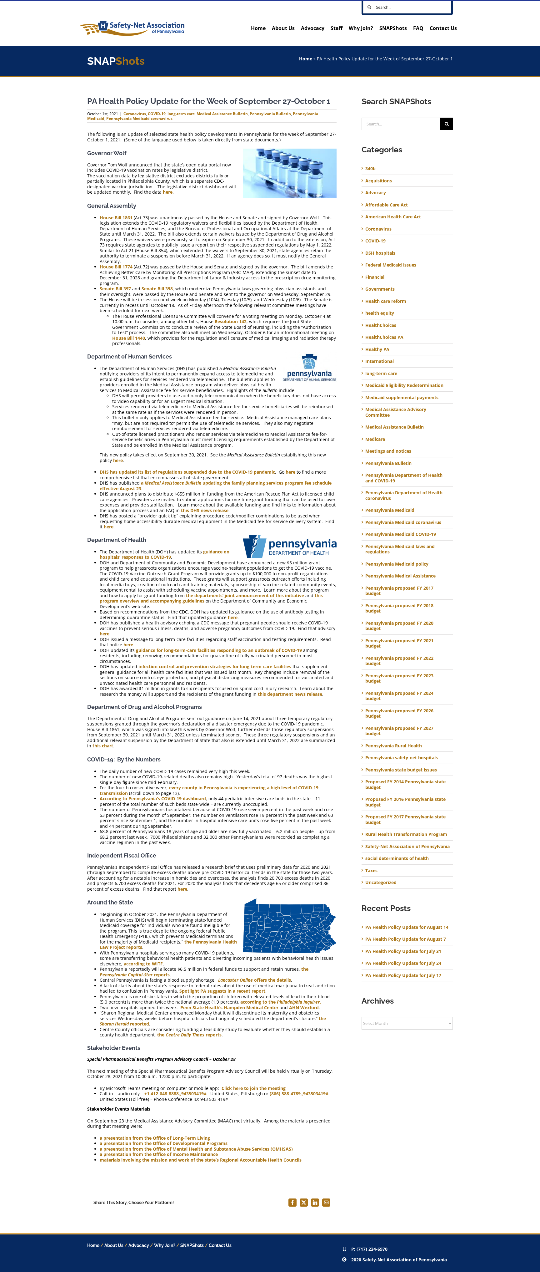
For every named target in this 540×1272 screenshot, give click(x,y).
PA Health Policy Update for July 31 (403, 951)
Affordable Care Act (386, 205)
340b (370, 168)
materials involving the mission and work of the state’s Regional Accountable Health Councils (201, 1160)
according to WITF (143, 964)
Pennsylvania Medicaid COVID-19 (400, 534)
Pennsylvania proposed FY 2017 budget (399, 590)
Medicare (375, 439)
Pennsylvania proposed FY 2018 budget (399, 608)
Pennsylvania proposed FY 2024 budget (399, 695)
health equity (379, 313)
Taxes (371, 870)
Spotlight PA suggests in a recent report (222, 991)
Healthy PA (377, 349)
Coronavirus (134, 113)
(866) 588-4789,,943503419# (299, 1093)
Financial (374, 277)
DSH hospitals (380, 253)
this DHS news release (204, 510)
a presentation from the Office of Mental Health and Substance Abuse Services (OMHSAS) (196, 1149)
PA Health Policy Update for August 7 (405, 939)
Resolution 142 (231, 321)
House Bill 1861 (116, 218)
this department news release (290, 694)
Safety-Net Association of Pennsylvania (407, 846)
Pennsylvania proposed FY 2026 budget (399, 713)
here (167, 192)
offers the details (254, 980)
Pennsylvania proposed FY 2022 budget (399, 660)
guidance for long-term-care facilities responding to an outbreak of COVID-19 (219, 650)
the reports (189, 1035)
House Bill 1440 (128, 338)
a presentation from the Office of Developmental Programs (164, 1143)
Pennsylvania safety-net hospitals (401, 758)
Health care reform (385, 301)
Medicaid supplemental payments (401, 397)
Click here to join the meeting (254, 1088)
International (379, 361)
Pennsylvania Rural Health (393, 746)
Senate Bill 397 (115, 289)
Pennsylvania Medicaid (389, 510)
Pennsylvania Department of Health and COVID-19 (403, 477)
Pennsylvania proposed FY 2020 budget (399, 625)
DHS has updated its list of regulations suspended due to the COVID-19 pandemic (187, 472)
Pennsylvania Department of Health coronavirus (403, 495)
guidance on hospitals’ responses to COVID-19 (164, 554)
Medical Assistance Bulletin (222, 113)
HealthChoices (380, 325)
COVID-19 (157, 113)
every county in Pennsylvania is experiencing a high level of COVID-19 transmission (209, 790)
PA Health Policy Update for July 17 (403, 975)
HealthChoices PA (384, 337)
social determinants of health (397, 858)
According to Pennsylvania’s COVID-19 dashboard (153, 798)
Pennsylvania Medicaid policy (396, 564)
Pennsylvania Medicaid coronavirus (139, 118)
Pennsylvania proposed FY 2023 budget (399, 678)
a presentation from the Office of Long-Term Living (155, 1138)
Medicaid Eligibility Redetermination (405, 385)
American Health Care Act (393, 217)
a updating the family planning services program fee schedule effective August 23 (216, 485)
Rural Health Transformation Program (406, 834)
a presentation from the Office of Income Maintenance (159, 1154)
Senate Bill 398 (157, 289)
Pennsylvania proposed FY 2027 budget (399, 730)
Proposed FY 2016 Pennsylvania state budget (405, 801)
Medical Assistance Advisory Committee (395, 412)
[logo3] (132, 23)
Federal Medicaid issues (390, 265)
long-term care (181, 113)
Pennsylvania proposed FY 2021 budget (399, 643)
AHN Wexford (304, 1007)
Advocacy (375, 193)
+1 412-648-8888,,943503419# (175, 1093)
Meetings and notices (388, 451)
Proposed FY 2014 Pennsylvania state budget (405, 784)
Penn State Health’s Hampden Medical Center (229, 1007)
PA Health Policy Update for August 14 (406, 927)
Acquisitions (378, 181)
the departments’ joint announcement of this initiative (245, 595)
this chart (102, 746)
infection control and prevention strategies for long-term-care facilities (214, 666)
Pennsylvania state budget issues (401, 770)
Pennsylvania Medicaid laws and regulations (400, 549)
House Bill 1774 (116, 267)
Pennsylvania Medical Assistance (400, 576)
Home (305, 59)
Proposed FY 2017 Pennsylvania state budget (405, 819)
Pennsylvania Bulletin (270, 113)
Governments (380, 289)
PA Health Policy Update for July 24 (403, 963)
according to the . (280, 1002)
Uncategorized (381, 882)
